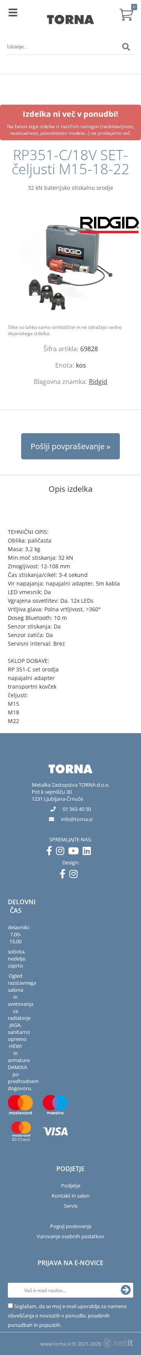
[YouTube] (75, 852)
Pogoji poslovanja (70, 1226)
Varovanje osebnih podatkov (70, 1236)
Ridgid (98, 381)
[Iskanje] (126, 47)
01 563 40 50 (77, 808)
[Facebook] (51, 852)
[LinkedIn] (89, 852)
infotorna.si (76, 819)
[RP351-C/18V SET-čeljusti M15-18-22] (70, 265)
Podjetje (70, 1185)
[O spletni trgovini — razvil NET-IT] (118, 1343)
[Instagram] (62, 852)
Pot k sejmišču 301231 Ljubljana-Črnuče (57, 795)
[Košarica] (126, 13)
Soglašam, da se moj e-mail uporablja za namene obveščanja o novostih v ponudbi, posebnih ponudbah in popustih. (67, 1315)
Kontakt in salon (71, 1195)
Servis (71, 1205)
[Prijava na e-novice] (125, 1290)
